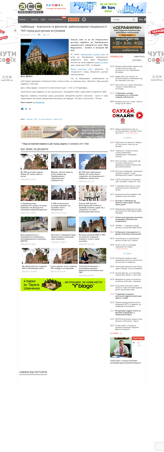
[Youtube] (56, 5)
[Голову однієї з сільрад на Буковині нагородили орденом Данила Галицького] (121, 347)
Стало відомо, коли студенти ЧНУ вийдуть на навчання (63, 267)
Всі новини (114, 333)
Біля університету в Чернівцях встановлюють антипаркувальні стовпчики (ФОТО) (33, 238)
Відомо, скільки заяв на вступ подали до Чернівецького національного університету (62, 176)
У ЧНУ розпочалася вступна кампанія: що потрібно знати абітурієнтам (60, 206)
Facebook (40, 102)
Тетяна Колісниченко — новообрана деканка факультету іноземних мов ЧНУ (91, 269)
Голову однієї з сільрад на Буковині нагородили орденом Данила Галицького (125, 361)
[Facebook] (47, 5)
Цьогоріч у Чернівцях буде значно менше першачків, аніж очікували (63, 237)
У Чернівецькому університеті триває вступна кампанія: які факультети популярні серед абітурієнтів (34, 206)
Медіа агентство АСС (81, 69)
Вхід (141, 19)
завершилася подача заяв (93, 54)
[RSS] (62, 5)
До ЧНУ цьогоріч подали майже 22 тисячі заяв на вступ (32, 174)
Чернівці (29, 119)
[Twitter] (49, 5)
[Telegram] (59, 5)
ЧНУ (35, 119)
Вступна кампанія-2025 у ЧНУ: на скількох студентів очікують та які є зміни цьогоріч (92, 238)
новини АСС (58, 119)
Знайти (134, 20)
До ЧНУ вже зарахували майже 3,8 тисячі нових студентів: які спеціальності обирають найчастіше (91, 175)
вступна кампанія (45, 119)
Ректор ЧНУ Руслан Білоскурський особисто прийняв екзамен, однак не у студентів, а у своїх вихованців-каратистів (92, 207)
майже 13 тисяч (101, 62)
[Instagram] (53, 5)
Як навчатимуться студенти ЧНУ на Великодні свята (34, 267)
